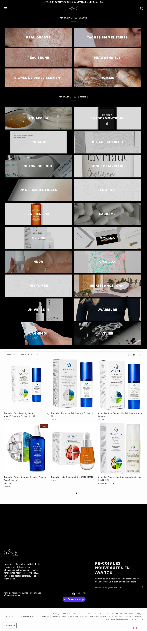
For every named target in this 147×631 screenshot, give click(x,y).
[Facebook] (73, 594)
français (9, 616)
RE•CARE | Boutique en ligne (131, 613)
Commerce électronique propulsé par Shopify (124, 619)
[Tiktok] (79, 594)
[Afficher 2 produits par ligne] (129, 354)
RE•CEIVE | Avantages (79, 616)
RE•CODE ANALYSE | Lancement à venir (106, 616)
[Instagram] (84, 594)
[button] (24, 562)
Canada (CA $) (27, 616)
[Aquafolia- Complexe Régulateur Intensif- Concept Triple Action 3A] (26, 384)
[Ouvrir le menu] (8, 8)
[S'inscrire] (140, 587)
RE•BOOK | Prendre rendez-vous (55, 616)
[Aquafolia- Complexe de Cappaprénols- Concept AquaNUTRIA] (120, 448)
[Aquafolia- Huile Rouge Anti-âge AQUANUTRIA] (73, 448)
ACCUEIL (95, 613)
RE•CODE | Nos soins (109, 613)
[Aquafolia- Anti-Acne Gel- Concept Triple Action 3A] (73, 384)
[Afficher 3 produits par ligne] (134, 354)
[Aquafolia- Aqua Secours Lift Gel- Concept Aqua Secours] (120, 384)
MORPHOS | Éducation (134, 616)
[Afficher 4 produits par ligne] (140, 354)
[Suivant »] (87, 493)
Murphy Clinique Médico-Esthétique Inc (69, 613)
